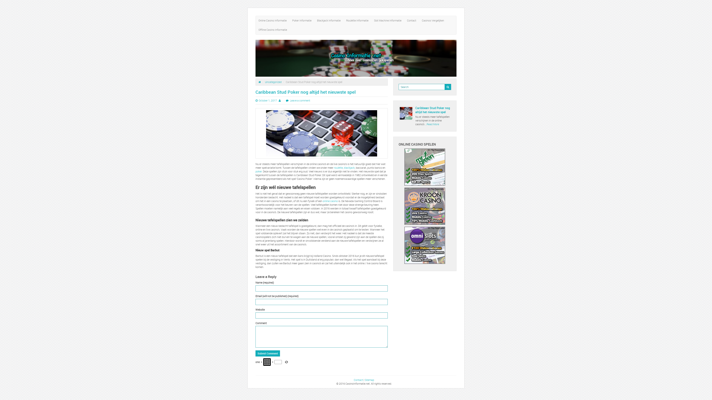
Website (260, 309)
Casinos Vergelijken (433, 20)
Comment (261, 323)
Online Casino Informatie (272, 20)
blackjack (349, 167)
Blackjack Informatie (329, 20)
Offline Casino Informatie (272, 29)
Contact (411, 20)
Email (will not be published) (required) (277, 296)
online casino (330, 201)
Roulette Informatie (357, 20)
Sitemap (369, 380)
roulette (338, 167)
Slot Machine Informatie (387, 20)
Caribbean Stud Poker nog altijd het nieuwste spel (432, 110)
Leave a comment (299, 100)
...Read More (431, 124)
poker (259, 171)
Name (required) (265, 282)
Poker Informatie (302, 20)
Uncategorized (273, 82)
